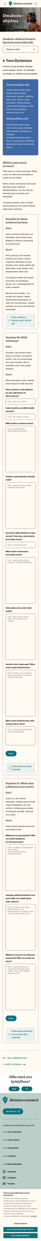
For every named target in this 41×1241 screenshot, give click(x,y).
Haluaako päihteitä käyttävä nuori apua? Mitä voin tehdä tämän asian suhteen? (20, 898)
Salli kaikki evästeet (20, 1236)
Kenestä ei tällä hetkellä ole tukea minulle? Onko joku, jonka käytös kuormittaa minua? (20, 536)
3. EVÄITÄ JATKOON (12, 1064)
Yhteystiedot (13, 1148)
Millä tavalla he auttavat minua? (19, 423)
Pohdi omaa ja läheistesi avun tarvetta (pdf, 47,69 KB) (22, 1034)
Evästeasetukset (20, 1223)
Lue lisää (33, 1216)
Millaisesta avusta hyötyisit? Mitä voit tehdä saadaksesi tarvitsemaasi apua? (20, 838)
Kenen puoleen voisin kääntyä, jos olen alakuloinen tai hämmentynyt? (19, 392)
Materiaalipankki (14, 1164)
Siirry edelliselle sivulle (17, 1058)
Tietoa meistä (13, 1140)
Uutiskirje (11, 1156)
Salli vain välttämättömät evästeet (20, 1229)
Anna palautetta (14, 1132)
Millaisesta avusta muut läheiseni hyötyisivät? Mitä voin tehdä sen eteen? (20, 958)
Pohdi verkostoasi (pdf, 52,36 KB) (22, 768)
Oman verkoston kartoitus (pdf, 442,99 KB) (21, 320)
